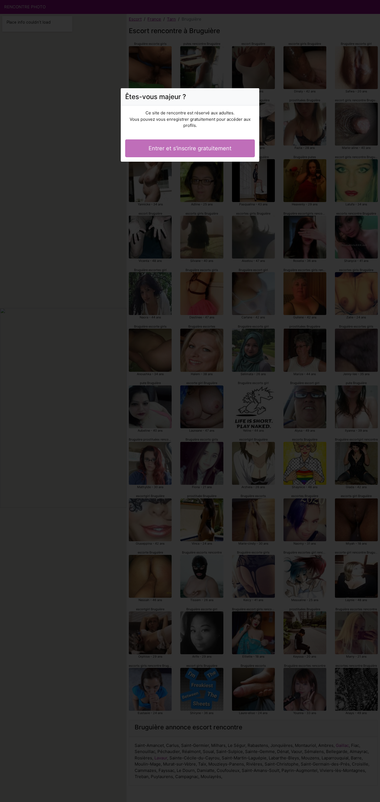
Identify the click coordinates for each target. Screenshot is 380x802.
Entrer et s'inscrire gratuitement (190, 148)
